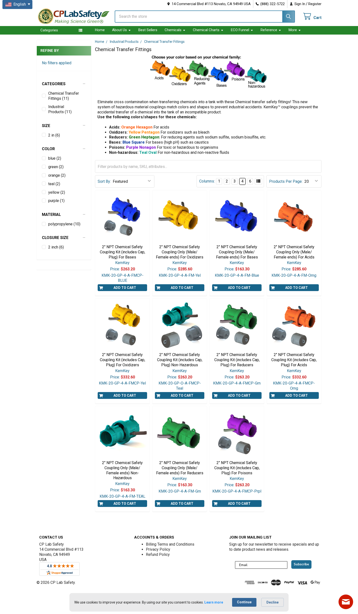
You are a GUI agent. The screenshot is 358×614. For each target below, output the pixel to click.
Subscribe (301, 564)
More (293, 30)
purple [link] (56, 200)
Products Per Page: (285, 181)
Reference (269, 30)
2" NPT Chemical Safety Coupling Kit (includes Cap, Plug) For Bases (122, 252)
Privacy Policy (158, 549)
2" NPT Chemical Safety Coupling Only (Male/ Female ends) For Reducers (179, 467)
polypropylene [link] (64, 224)
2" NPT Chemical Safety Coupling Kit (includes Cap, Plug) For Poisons (237, 467)
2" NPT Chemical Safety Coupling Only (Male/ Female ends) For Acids (294, 252)
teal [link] (54, 184)
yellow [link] (56, 192)
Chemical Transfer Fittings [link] (63, 96)
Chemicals (173, 30)
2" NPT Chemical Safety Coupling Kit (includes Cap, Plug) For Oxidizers (122, 359)
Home (100, 30)
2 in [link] (54, 135)
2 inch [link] (56, 247)
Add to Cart (124, 288)
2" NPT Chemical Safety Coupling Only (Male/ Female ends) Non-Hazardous (122, 470)
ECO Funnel (240, 30)
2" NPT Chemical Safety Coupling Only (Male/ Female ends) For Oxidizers (179, 252)
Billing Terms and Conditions (170, 544)
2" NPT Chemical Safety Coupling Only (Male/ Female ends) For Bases (237, 252)
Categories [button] (49, 30)
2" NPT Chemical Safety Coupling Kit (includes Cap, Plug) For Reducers (237, 359)
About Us (119, 30)
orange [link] (57, 175)
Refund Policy (158, 554)
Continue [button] (244, 602)
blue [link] (54, 158)
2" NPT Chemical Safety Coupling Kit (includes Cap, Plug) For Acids (294, 359)
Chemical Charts (206, 30)
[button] (64, 84)
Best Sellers (147, 30)
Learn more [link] (213, 602)
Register (314, 4)
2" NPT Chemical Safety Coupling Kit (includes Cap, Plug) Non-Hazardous (179, 359)
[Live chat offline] (346, 602)
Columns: (207, 181)
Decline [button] (272, 602)
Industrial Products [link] (60, 109)
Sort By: (104, 181)
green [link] (56, 167)
